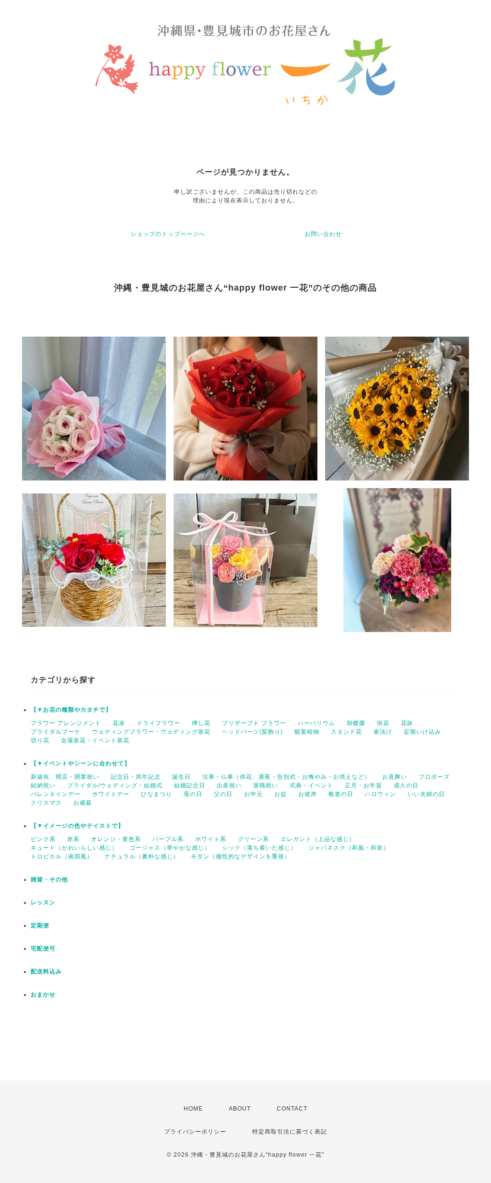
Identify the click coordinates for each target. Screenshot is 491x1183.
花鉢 (407, 723)
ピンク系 (43, 839)
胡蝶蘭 (356, 723)
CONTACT (292, 1108)
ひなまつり (156, 794)
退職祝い (265, 785)
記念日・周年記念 (136, 776)
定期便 (40, 925)
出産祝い (229, 785)
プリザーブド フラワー (254, 723)
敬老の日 (340, 794)
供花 (383, 723)
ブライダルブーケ (56, 731)
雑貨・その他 (49, 879)
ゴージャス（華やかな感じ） (169, 847)
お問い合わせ (323, 234)
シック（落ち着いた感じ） (259, 847)
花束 (119, 723)
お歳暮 (82, 802)
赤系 (73, 839)
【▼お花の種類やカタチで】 (71, 709)
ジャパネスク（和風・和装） (348, 847)
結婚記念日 (189, 785)
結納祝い (43, 785)
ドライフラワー (158, 723)
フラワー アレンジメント (66, 723)
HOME (193, 1108)
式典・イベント (311, 785)
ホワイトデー (110, 794)
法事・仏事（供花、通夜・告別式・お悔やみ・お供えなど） (286, 776)
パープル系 (168, 839)
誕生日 (181, 776)
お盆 (280, 794)
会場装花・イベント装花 (95, 740)
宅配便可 (43, 948)
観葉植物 (306, 731)
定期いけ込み (422, 731)
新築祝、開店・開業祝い (65, 776)
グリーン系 (253, 839)
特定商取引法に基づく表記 (289, 1131)
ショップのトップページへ (167, 234)
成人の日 (406, 785)
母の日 (193, 794)
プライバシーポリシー (195, 1131)
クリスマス (46, 802)
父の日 (223, 794)
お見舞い (394, 776)
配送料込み (46, 971)
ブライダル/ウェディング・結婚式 (115, 785)
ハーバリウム (316, 723)
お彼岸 (307, 794)
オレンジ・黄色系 (116, 839)
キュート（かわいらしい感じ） (74, 847)
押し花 (201, 723)
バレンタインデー (56, 794)
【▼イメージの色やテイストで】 (77, 825)
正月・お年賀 (363, 785)
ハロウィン (380, 794)
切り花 (40, 740)
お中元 (253, 794)
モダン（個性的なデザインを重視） (241, 856)
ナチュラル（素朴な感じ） (142, 856)
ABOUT (240, 1108)
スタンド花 (346, 731)
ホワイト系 (210, 839)
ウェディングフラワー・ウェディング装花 (151, 731)
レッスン (43, 902)
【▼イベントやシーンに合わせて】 (80, 763)
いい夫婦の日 (426, 794)
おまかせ (43, 994)
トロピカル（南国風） (62, 856)
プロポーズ (434, 776)
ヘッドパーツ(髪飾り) (252, 731)
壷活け (383, 731)
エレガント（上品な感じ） (318, 839)
